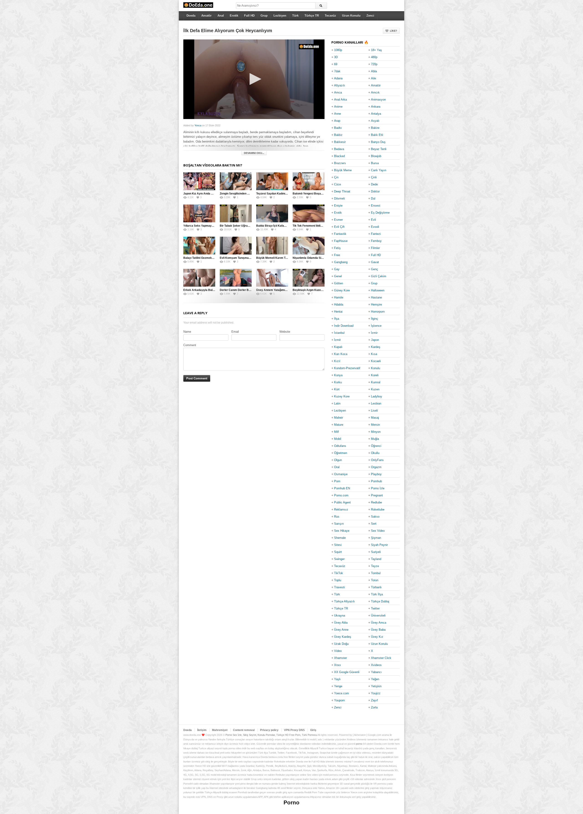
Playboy (376, 474)
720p (374, 64)
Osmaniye (341, 474)
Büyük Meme (343, 170)
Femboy (376, 241)
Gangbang (341, 262)
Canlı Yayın (378, 170)
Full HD (249, 15)
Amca (338, 92)
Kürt (337, 389)
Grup (264, 15)
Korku (338, 382)
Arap (337, 120)
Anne (337, 113)
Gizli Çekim (378, 276)
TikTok (338, 573)
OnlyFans (377, 460)
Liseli (374, 410)
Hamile (338, 297)
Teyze (375, 566)
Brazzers (340, 163)
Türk (295, 15)
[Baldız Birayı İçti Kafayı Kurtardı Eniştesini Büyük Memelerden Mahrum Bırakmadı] (272, 213)
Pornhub (376, 481)
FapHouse (341, 241)
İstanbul (339, 332)
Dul (373, 198)
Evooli (375, 226)
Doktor (375, 191)
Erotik (234, 15)
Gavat (375, 262)
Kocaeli (376, 361)
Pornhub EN (342, 488)
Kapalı (338, 347)
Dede (374, 184)
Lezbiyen (280, 15)
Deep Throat (342, 191)
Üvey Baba (378, 629)
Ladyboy (376, 396)
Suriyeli (376, 552)
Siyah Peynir (379, 545)
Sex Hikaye (341, 530)
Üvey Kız (377, 636)
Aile (373, 78)
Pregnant (377, 495)
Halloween (377, 290)
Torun (374, 580)
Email (235, 331)
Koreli (374, 375)
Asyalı (375, 120)
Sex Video (378, 530)
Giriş (313, 730)
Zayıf (374, 700)
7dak (337, 71)
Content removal (244, 730)
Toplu (337, 580)
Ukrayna (339, 615)
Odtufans (340, 446)
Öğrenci (376, 446)
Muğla (375, 439)
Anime (338, 106)
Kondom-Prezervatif (347, 368)
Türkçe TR (311, 15)
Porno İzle (377, 488)
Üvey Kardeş (342, 636)
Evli (373, 219)
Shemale (340, 537)
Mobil (337, 439)
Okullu (375, 453)
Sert (373, 523)
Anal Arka (340, 99)
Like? (393, 30)
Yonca (197, 125)
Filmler (375, 248)
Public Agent (342, 502)
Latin (337, 403)
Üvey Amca (378, 622)
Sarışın (339, 523)
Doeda (191, 15)
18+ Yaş (376, 50)
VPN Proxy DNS (294, 730)
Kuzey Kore (342, 396)
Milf (336, 431)
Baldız (338, 135)
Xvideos (376, 665)
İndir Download (343, 325)
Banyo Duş (378, 142)
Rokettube (377, 509)
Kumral (375, 382)
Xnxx (337, 665)
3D (336, 57)
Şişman (376, 537)
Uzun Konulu (351, 15)
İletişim (202, 730)
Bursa (375, 163)
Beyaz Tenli (378, 149)
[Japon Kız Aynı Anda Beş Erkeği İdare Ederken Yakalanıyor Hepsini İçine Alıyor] (199, 181)
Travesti (339, 587)
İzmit (337, 340)
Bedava (339, 149)
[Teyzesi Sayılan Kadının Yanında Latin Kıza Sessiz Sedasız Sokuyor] (272, 181)
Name (187, 331)
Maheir (338, 417)
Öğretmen (340, 453)
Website (284, 331)
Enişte (338, 205)
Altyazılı (339, 85)
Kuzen (375, 389)
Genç (374, 269)
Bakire (375, 128)
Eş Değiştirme (380, 212)
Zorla (374, 707)
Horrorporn (378, 311)
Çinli (374, 177)
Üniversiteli (378, 615)
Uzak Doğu (341, 643)
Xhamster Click (381, 658)
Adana (338, 78)
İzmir (374, 332)
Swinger (339, 559)
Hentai (338, 311)
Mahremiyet (220, 730)
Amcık (375, 92)
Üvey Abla (341, 622)
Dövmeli (339, 198)
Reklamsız (341, 509)
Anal (220, 15)
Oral (337, 467)
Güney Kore (342, 290)
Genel (338, 276)
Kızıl (337, 361)
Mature (338, 424)
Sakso (375, 516)
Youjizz (376, 693)
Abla (374, 71)
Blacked (339, 156)
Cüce (337, 184)
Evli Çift (339, 226)
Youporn (339, 700)
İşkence (376, 325)
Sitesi (338, 545)
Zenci (370, 15)
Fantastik (340, 234)
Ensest (375, 205)
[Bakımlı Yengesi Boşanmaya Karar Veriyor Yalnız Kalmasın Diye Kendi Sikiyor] (308, 181)
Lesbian (376, 403)
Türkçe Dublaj (380, 601)
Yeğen (375, 679)
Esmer (338, 219)
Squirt (338, 552)
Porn (337, 481)
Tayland (376, 559)
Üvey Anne (341, 629)
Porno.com (341, 495)
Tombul (376, 573)
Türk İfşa (377, 594)
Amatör (206, 15)
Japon (375, 340)
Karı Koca (340, 354)
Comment (189, 345)
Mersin (375, 424)
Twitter (375, 608)
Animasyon (378, 99)
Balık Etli (377, 135)
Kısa (374, 354)
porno (359, 743)
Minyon (376, 431)
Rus (336, 516)
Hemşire (376, 304)
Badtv (338, 128)
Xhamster (340, 658)
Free (337, 255)
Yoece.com (341, 693)
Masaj (375, 417)
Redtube (376, 502)
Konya (338, 375)
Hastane (376, 297)
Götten (338, 283)
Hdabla (338, 304)
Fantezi (376, 234)
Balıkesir (340, 142)
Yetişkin (376, 686)
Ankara (375, 106)
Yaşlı (337, 679)
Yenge (338, 686)
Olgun (338, 460)
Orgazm (376, 467)
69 (335, 64)
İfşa (336, 318)
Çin (336, 177)
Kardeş (375, 347)
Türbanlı (376, 587)
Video (338, 651)
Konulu (375, 368)
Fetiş (337, 248)
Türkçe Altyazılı (344, 601)
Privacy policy (269, 730)
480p (374, 57)
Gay (337, 269)
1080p (338, 50)
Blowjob (376, 156)
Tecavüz (330, 15)
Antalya (376, 113)
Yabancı (376, 672)
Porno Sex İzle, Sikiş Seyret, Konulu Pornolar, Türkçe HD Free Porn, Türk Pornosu (271, 735)
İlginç (374, 318)
